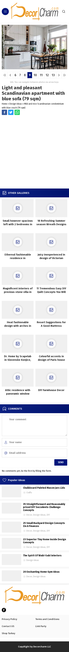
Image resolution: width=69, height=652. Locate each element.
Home (4, 104)
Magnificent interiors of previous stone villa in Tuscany (18, 292)
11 (41, 75)
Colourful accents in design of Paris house (51, 358)
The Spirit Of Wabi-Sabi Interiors (42, 555)
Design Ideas (15, 104)
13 (53, 75)
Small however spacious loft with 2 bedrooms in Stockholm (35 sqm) (18, 224)
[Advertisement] (34, 152)
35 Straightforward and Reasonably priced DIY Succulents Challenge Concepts (44, 507)
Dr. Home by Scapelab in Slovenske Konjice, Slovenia (17, 360)
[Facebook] (4, 610)
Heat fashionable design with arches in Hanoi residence (17, 326)
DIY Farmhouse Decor (51, 390)
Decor (29, 515)
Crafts (29, 492)
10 (35, 75)
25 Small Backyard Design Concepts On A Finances (44, 525)
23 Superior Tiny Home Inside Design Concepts (44, 541)
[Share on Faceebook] (10, 112)
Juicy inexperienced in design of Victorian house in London (51, 258)
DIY (48, 515)
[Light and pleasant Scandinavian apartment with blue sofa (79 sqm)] (34, 68)
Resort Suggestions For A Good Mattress (51, 324)
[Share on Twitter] (17, 112)
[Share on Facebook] (4, 112)
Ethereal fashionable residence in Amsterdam (18, 258)
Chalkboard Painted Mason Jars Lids (44, 487)
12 (47, 75)
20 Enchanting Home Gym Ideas (41, 571)
